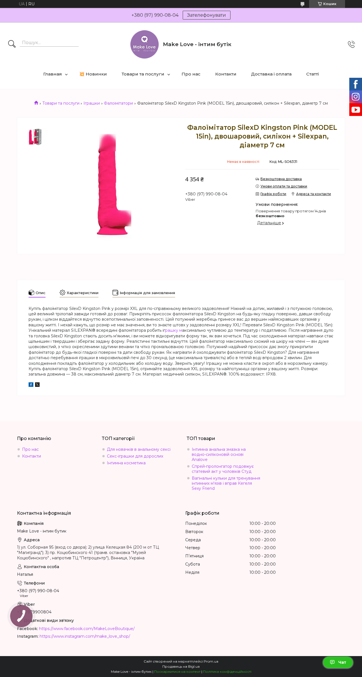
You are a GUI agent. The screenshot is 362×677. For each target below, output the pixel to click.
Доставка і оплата (271, 74)
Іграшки (91, 103)
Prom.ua (211, 661)
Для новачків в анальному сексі (139, 449)
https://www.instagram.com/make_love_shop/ (85, 636)
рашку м (173, 330)
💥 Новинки (93, 74)
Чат (342, 662)
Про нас (191, 74)
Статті (312, 74)
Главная (52, 74)
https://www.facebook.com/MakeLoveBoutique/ (87, 628)
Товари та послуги (143, 74)
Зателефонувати (206, 15)
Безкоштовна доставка (281, 179)
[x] (37, 385)
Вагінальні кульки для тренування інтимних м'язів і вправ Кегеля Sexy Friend (226, 483)
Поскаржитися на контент (177, 671)
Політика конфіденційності (227, 671)
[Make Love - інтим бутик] (144, 44)
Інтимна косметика (126, 462)
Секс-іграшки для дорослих (135, 456)
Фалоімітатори (118, 103)
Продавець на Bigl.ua (181, 666)
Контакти (225, 74)
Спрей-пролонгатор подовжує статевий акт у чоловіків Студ (223, 469)
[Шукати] (12, 44)
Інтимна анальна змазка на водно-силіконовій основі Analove (219, 454)
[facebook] (31, 385)
